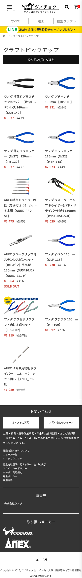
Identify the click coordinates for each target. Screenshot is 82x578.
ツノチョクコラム (12, 458)
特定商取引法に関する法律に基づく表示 (24, 464)
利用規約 (8, 480)
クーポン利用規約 (12, 472)
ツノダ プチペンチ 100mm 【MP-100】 (59, 99)
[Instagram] (45, 559)
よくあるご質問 (20, 422)
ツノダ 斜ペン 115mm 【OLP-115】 (60, 257)
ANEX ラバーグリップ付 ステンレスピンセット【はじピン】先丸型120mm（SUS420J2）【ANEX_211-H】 (20, 265)
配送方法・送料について (16, 450)
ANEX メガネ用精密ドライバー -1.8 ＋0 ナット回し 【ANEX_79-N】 (20, 376)
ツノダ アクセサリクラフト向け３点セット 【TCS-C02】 (19, 324)
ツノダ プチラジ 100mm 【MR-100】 (61, 322)
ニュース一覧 (10, 454)
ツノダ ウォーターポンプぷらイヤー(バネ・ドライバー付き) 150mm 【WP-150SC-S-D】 (60, 208)
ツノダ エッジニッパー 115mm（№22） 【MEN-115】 (60, 156)
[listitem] (15, 22)
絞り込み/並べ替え (41, 60)
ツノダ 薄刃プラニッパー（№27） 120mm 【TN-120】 (19, 156)
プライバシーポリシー (15, 468)
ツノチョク (27, 570)
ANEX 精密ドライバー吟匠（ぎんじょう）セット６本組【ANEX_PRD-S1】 (20, 208)
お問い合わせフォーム (61, 422)
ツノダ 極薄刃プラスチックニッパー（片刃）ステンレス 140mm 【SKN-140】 (20, 104)
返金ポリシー (10, 476)
